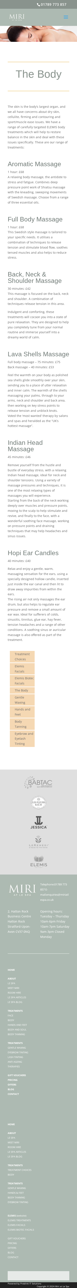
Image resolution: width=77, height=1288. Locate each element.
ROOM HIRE (14, 1147)
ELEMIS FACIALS (16, 1225)
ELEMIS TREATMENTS (19, 1220)
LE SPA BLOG (15, 1156)
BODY (11, 1174)
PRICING (12, 1243)
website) (21, 1215)
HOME (11, 1124)
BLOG (11, 1252)
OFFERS (12, 1247)
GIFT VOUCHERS (17, 1238)
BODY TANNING (16, 1197)
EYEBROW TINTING (18, 1202)
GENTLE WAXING (17, 1188)
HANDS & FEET (16, 1192)
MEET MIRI (13, 1142)
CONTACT (13, 1257)
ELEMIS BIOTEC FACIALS (21, 1229)
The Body (21, 690)
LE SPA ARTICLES (17, 1151)
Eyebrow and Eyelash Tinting (24, 739)
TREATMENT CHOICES (19, 1170)
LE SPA (11, 1137)
